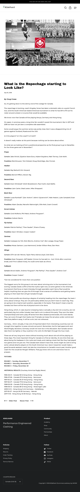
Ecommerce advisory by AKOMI (67, 483)
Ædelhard (53, 483)
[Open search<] (65, 8)
